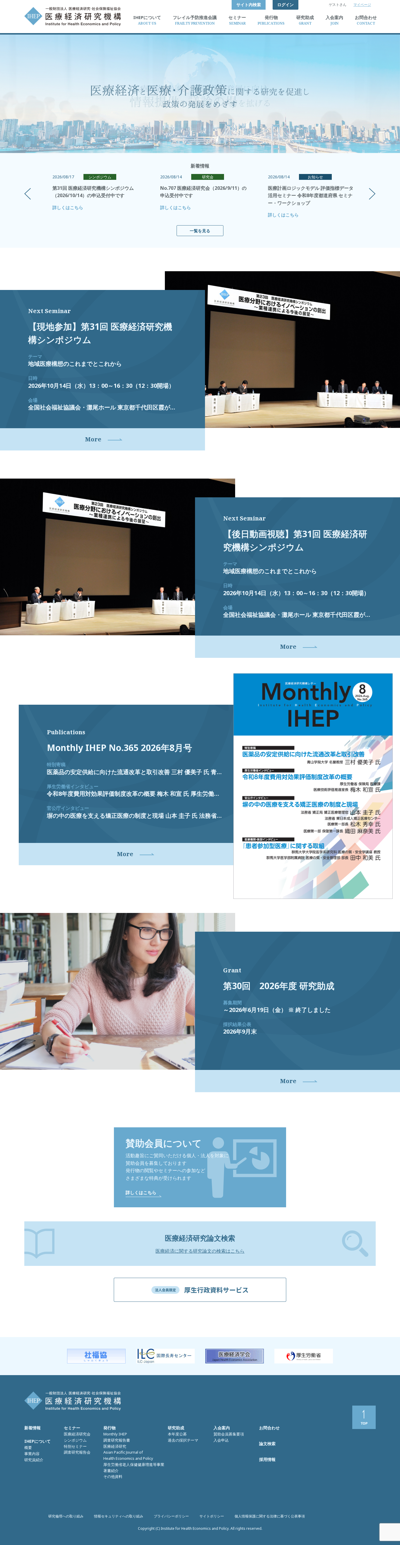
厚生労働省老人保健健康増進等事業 (133, 1464)
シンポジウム (75, 1440)
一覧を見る (200, 230)
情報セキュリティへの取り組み (118, 1516)
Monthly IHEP (115, 1434)
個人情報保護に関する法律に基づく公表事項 (270, 1516)
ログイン (285, 4)
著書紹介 (111, 1470)
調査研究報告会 (77, 1452)
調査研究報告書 (116, 1440)
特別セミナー (75, 1446)
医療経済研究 (114, 1446)
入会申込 (221, 1440)
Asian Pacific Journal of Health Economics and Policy (128, 1455)
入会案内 (221, 1427)
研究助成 (176, 1427)
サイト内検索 (248, 4)
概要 (28, 1447)
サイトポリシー (211, 1516)
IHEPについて (37, 1441)
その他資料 (112, 1476)
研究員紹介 (33, 1459)
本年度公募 (177, 1434)
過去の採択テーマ (183, 1440)
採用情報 (267, 1459)
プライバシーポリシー (171, 1516)
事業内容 (32, 1453)
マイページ (362, 4)
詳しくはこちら (67, 207)
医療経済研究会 (77, 1434)
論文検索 (267, 1443)
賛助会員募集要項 (228, 1434)
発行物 (109, 1427)
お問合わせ (269, 1427)
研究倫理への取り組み (65, 1516)
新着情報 (32, 1427)
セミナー (72, 1427)
